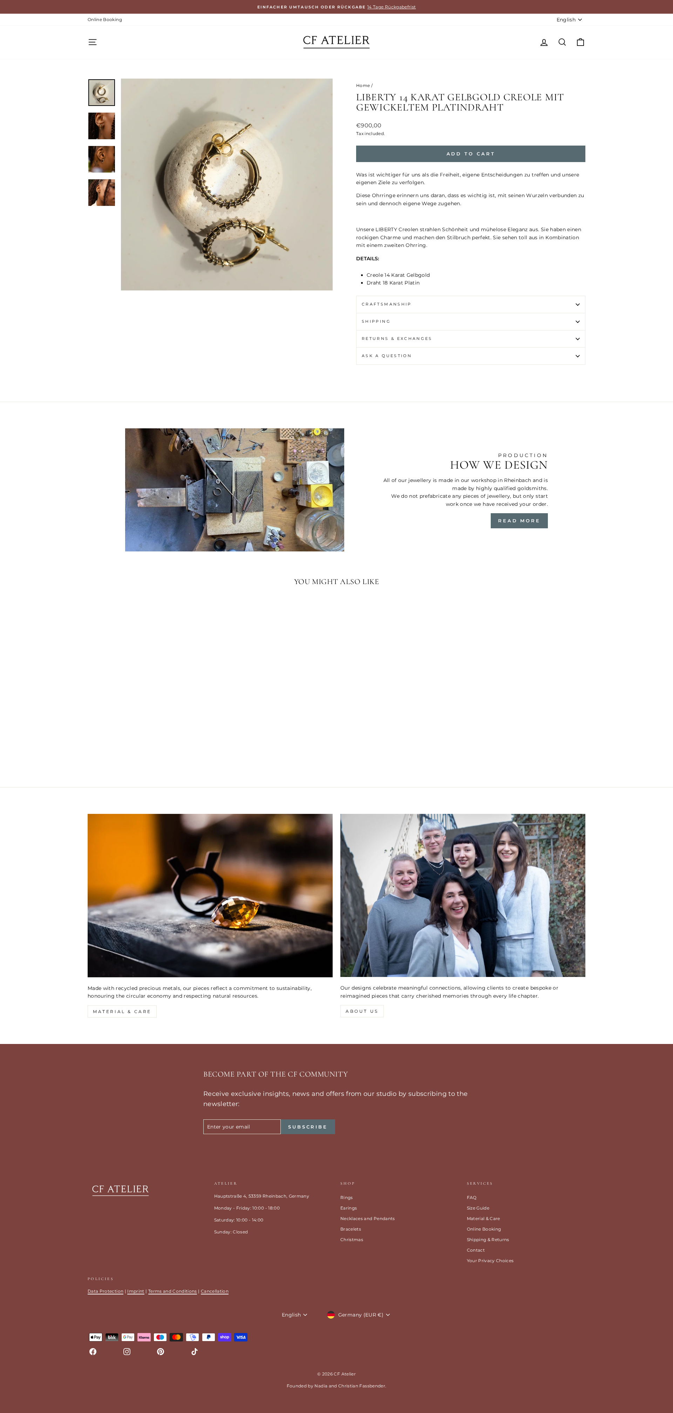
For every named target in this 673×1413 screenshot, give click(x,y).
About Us (362, 1011)
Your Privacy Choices (490, 1260)
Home (363, 85)
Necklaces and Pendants (367, 1218)
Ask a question (387, 355)
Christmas (351, 1239)
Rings (346, 1197)
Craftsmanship (387, 304)
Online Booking (105, 19)
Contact (476, 1250)
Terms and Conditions (172, 1291)
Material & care (122, 1011)
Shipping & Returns (488, 1239)
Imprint (135, 1291)
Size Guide (478, 1208)
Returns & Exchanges (397, 338)
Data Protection (105, 1291)
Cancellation (215, 1291)
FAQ (472, 1197)
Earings (348, 1208)
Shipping (376, 321)
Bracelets (350, 1229)
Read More (519, 520)
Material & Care (483, 1218)
